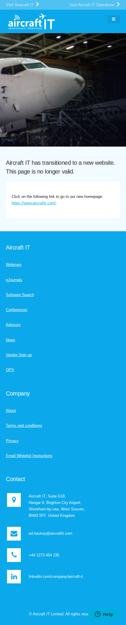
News (10, 340)
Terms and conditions (24, 425)
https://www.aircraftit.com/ (34, 203)
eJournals (14, 280)
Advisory (13, 324)
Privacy (12, 441)
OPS (10, 370)
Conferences (16, 310)
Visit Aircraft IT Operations (92, 5)
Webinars (14, 264)
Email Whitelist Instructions (29, 456)
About (11, 410)
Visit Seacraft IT (20, 5)
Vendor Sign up (19, 355)
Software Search (20, 295)
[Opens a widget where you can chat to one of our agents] (104, 614)
